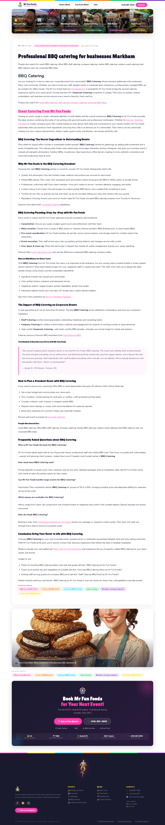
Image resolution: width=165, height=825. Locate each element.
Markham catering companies (113, 589)
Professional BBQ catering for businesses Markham (56, 46)
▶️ (23, 803)
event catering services (41, 252)
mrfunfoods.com (77, 89)
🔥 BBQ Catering (88, 728)
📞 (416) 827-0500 (97, 721)
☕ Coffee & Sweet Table (77, 802)
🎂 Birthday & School (75, 790)
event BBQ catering (48, 102)
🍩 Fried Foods (102, 793)
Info (96, 5)
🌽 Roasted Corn (103, 796)
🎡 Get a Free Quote (68, 721)
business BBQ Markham (50, 589)
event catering (92, 589)
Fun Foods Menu (82, 5)
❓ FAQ (74, 728)
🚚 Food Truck (105, 728)
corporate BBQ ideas (97, 102)
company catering (79, 102)
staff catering (64, 102)
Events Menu (65, 5)
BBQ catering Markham (28, 589)
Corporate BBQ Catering (73, 589)
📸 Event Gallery (61, 728)
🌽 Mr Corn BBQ (131, 804)
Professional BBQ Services (30, 593)
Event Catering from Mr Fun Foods (44, 111)
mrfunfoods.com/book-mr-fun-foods (53, 522)
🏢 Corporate (72, 793)
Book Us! (141, 5)
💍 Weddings (72, 796)
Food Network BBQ (72, 335)
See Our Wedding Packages (58, 296)
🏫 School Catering (104, 799)
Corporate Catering (50, 204)
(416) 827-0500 (127, 5)
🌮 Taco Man (130, 807)
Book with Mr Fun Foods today (67, 549)
